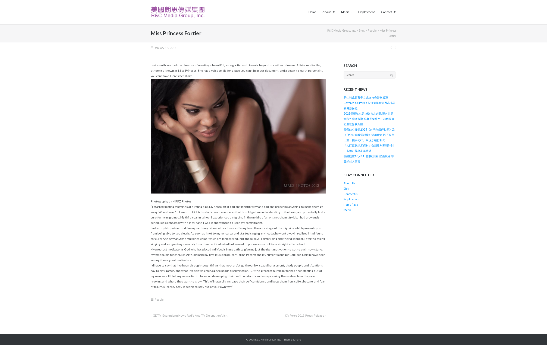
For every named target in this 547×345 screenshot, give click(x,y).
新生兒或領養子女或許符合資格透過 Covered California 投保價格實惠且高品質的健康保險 (370, 103)
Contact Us (388, 12)
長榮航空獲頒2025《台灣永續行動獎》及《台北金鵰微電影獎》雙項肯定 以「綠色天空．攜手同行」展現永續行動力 (369, 135)
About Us (328, 12)
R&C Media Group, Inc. (268, 339)
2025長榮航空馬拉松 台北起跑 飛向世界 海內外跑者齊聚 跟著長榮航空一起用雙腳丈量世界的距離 (369, 119)
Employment (366, 12)
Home (312, 12)
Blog (346, 188)
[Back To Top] (536, 335)
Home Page (351, 204)
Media (345, 12)
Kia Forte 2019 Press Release (304, 315)
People (159, 299)
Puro (298, 339)
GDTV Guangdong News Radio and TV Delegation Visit (190, 315)
